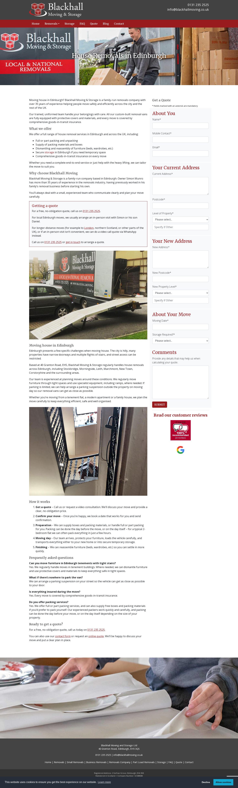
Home (36, 23)
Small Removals (75, 762)
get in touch (73, 242)
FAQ (82, 23)
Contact (119, 23)
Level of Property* (163, 213)
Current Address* (162, 174)
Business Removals (96, 762)
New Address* (161, 247)
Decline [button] (206, 782)
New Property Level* (164, 286)
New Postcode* (161, 272)
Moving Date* (160, 320)
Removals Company (119, 762)
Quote (94, 23)
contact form (63, 636)
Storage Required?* (163, 334)
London (89, 228)
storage (49, 152)
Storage (69, 23)
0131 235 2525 (91, 211)
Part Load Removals (144, 762)
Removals (59, 762)
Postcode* (158, 199)
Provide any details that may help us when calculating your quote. (176, 360)
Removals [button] (51, 23)
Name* (156, 119)
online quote (96, 636)
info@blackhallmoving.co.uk (188, 9)
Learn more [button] (104, 782)
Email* (156, 147)
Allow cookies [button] (223, 782)
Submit (159, 404)
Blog (106, 23)
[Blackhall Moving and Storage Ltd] (73, 10)
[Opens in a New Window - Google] (180, 450)
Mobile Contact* (161, 133)
